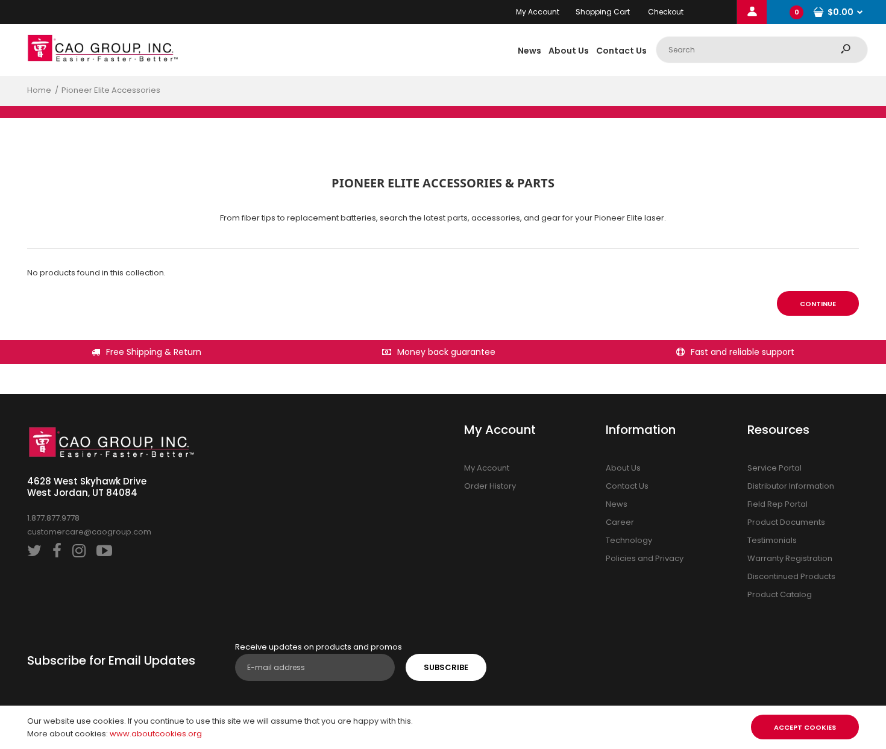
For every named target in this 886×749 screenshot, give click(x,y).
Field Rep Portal (777, 504)
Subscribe (446, 667)
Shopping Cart (603, 12)
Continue (818, 304)
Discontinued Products (791, 576)
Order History (490, 486)
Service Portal (774, 468)
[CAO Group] (102, 58)
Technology (629, 540)
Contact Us (627, 486)
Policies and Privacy (644, 558)
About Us (623, 468)
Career (620, 522)
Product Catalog (779, 594)
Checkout (665, 12)
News (616, 504)
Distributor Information (790, 486)
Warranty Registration (789, 558)
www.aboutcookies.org (156, 733)
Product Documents (786, 522)
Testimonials (772, 540)
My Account (537, 12)
